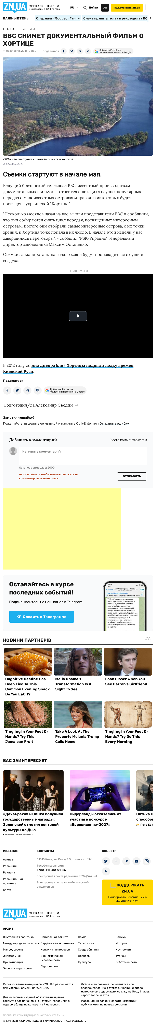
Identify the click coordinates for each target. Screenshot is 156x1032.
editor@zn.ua (45, 886)
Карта (7, 890)
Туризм (121, 956)
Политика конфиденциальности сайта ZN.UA (33, 1015)
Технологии (86, 943)
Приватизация (13, 962)
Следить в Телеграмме (44, 617)
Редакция (10, 866)
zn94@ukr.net (88, 876)
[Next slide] (150, 18)
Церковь (84, 956)
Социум (121, 937)
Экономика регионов (17, 968)
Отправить (132, 476)
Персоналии (49, 966)
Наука (82, 937)
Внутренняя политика (18, 937)
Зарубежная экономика (57, 943)
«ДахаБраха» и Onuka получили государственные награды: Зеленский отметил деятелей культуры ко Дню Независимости (33, 824)
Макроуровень (13, 949)
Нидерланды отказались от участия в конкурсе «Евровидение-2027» (95, 819)
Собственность (126, 962)
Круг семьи (123, 949)
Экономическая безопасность (52, 958)
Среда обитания (89, 949)
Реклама (9, 872)
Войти (93, 7)
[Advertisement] (62, 529)
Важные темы (16, 18)
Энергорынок (12, 956)
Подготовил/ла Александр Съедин (38, 405)
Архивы (8, 859)
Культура (84, 962)
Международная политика (21, 943)
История (121, 943)
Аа (105, 7)
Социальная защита (54, 937)
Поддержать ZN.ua (127, 7)
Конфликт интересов (55, 949)
